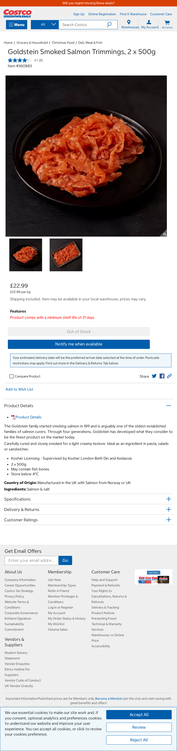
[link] (154, 376)
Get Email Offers (23, 551)
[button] (112, 24)
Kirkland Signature (18, 618)
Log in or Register (60, 607)
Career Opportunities (20, 585)
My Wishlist (56, 624)
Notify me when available (78, 344)
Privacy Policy (14, 596)
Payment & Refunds (105, 585)
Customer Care (105, 571)
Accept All (139, 714)
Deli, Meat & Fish (90, 43)
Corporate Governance (21, 613)
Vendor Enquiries (17, 664)
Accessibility (100, 646)
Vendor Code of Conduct (23, 680)
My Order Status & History (67, 618)
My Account (56, 613)
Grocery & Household (32, 43)
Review (139, 727)
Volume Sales (58, 629)
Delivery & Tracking (105, 607)
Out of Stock (79, 331)
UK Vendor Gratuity (19, 686)
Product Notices (103, 613)
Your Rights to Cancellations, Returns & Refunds (109, 596)
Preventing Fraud (103, 618)
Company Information (20, 580)
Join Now (54, 580)
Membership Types (62, 585)
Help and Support (104, 580)
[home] (17, 13)
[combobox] (44, 24)
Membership (59, 571)
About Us (13, 571)
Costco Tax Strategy (19, 591)
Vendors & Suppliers (14, 642)
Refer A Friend (58, 591)
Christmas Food (63, 43)
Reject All (139, 739)
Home (8, 43)
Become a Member (109, 698)
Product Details (28, 417)
